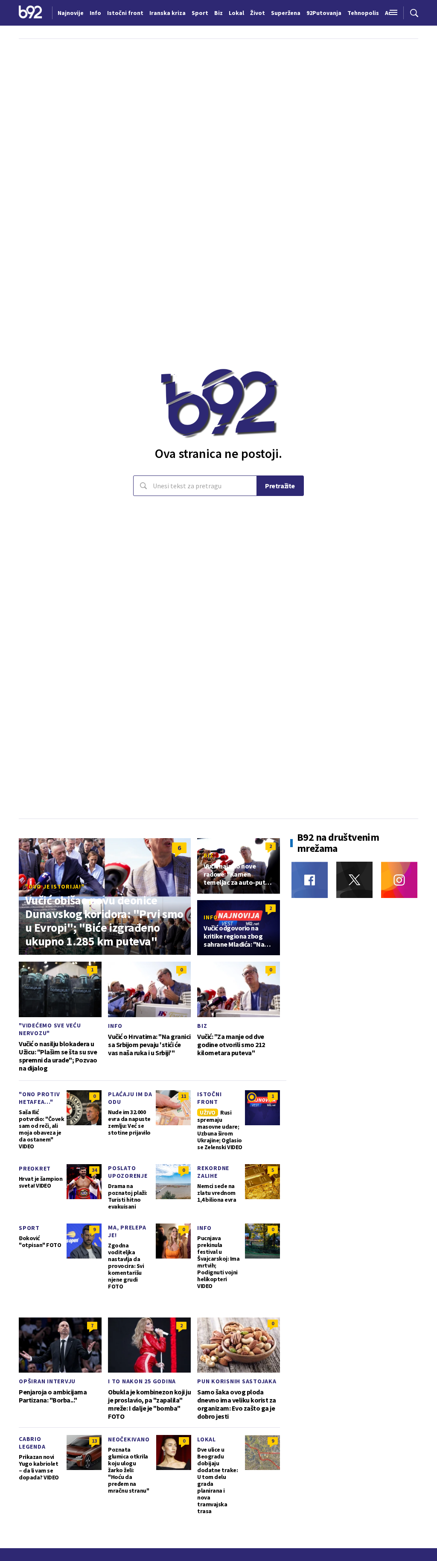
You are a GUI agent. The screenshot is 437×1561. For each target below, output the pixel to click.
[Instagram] (399, 880)
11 (183, 1096)
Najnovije (71, 13)
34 (94, 1170)
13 (94, 1441)
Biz (208, 855)
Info (211, 917)
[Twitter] (354, 880)
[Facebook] (309, 880)
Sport (29, 1228)
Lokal (206, 1439)
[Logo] (30, 13)
